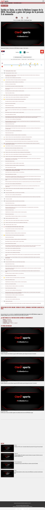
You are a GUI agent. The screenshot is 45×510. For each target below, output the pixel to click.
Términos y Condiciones (16, 506)
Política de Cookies (26, 505)
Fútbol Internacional (9, 3)
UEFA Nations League (17, 3)
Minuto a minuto (4, 5)
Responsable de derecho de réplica (26, 506)
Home (2, 3)
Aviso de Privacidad (19, 505)
